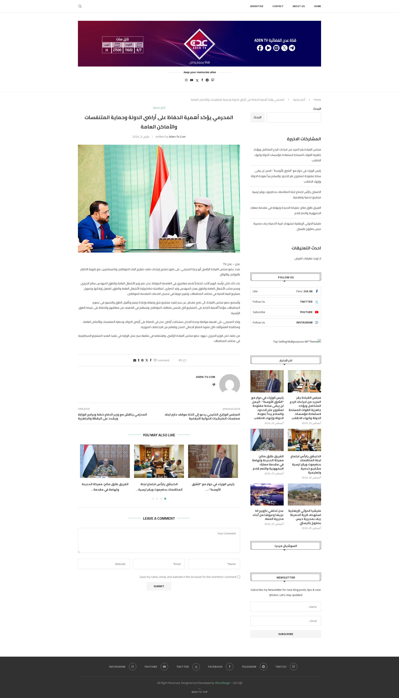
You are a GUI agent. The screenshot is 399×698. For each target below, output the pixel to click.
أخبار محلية (299, 99)
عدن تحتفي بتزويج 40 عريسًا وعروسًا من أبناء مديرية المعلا (268, 515)
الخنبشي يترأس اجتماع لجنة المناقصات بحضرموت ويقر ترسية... (159, 486)
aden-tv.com (177, 136)
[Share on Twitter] (146, 360)
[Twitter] (197, 81)
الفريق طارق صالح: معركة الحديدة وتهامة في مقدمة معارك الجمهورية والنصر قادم (268, 462)
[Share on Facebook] (150, 360)
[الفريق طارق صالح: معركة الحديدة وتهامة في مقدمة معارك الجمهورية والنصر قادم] (105, 461)
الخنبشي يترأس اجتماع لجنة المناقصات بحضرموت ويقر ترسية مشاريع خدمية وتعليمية (306, 464)
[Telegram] (207, 81)
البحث (317, 108)
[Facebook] (202, 81)
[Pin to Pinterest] (142, 360)
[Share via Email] (134, 360)
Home (317, 6)
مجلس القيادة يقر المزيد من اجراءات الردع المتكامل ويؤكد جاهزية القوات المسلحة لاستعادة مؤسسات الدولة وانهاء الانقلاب (287, 155)
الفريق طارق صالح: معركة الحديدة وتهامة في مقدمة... (105, 486)
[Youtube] (191, 81)
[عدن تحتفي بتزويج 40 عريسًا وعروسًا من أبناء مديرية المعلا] (267, 494)
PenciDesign (222, 683)
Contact (277, 6)
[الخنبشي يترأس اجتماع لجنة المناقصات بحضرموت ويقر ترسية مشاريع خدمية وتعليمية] (159, 461)
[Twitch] (212, 81)
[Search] (80, 6)
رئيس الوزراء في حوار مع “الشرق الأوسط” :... (213, 486)
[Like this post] (155, 360)
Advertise (256, 6)
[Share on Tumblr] (138, 360)
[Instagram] (186, 81)
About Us (299, 6)
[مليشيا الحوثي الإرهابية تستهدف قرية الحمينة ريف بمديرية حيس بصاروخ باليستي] (304, 494)
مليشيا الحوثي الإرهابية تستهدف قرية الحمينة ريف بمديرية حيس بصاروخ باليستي (304, 517)
